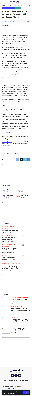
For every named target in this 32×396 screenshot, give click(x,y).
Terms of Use (11, 393)
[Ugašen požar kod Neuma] (26, 258)
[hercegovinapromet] (16, 350)
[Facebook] (9, 190)
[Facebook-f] (12, 375)
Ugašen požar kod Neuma (8, 257)
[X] (23, 190)
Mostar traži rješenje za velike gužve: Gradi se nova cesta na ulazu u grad (20, 310)
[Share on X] (8, 21)
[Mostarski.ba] (16, 2)
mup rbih (9, 153)
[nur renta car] (16, 282)
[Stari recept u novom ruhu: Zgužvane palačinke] (26, 238)
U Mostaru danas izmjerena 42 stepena (14, 119)
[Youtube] (23, 196)
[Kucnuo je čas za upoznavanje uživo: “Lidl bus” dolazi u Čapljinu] (26, 247)
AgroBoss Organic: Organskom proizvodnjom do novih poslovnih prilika (19, 321)
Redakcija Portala (5, 25)
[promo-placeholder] (16, 79)
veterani (22, 153)
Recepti (3, 241)
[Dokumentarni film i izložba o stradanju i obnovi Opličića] (6, 330)
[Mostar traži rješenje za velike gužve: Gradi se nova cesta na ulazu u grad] (6, 309)
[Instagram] (9, 196)
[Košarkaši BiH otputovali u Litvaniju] (26, 229)
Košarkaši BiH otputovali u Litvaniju (11, 230)
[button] (26, 392)
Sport (3, 232)
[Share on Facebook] (5, 21)
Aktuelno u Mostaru (8, 8)
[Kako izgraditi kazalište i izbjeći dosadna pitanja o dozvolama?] (26, 266)
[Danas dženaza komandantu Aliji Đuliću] (6, 300)
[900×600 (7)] (16, 173)
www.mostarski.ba (7, 142)
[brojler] (16, 211)
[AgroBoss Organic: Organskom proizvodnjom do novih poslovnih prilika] (6, 320)
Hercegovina (9, 252)
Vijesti (3, 270)
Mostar (18, 8)
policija (16, 153)
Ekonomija (4, 252)
